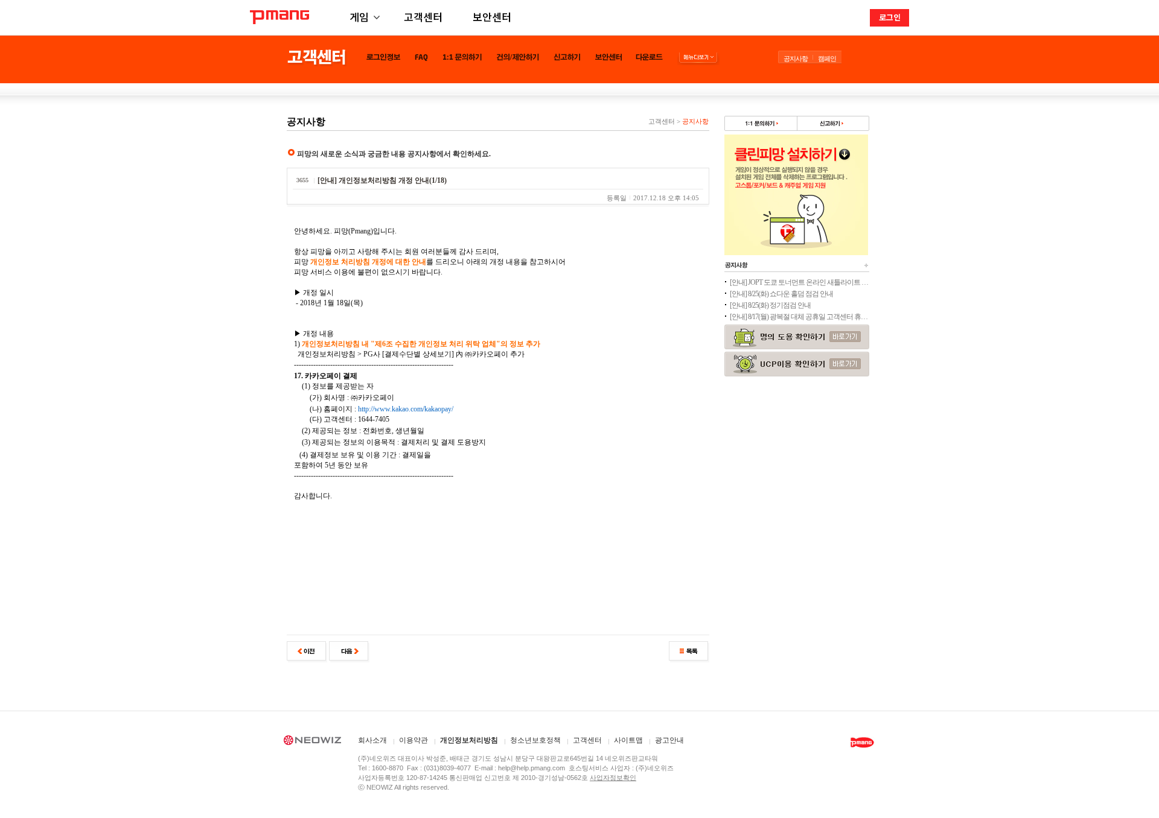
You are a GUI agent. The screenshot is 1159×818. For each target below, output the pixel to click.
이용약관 (413, 740)
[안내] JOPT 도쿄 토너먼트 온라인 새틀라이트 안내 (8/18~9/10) (799, 282)
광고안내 (669, 740)
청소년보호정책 (535, 740)
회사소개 (372, 740)
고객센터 (423, 16)
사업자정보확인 (613, 777)
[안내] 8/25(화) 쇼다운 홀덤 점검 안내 (781, 294)
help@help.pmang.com (531, 768)
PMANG (279, 17)
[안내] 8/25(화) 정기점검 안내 (770, 305)
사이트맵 (628, 740)
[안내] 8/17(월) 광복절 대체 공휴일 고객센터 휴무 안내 (799, 316)
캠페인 (827, 58)
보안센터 (492, 16)
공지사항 (796, 58)
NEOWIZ (312, 742)
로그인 (890, 17)
